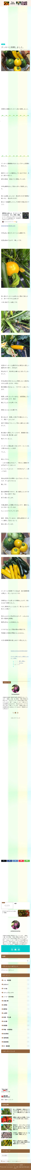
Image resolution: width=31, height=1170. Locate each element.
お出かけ (16, 984)
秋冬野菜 (15, 1033)
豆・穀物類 (16, 1046)
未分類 (16, 1021)
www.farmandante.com (8, 225)
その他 (16, 988)
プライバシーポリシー (7, 970)
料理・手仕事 (16, 1017)
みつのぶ (21, 662)
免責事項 (21, 1164)
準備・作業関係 (16, 1029)
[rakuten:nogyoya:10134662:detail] (19, 650)
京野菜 (15, 1005)
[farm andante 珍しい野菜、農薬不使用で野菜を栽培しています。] (15, 5)
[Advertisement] (15, 24)
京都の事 (16, 1000)
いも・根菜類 (16, 980)
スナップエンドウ (15, 992)
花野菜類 (16, 1038)
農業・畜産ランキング (7, 1099)
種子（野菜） (22, 661)
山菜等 (15, 1013)
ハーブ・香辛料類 (16, 996)
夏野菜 (16, 1009)
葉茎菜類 (16, 1042)
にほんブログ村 (5, 1091)
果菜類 (3, 44)
